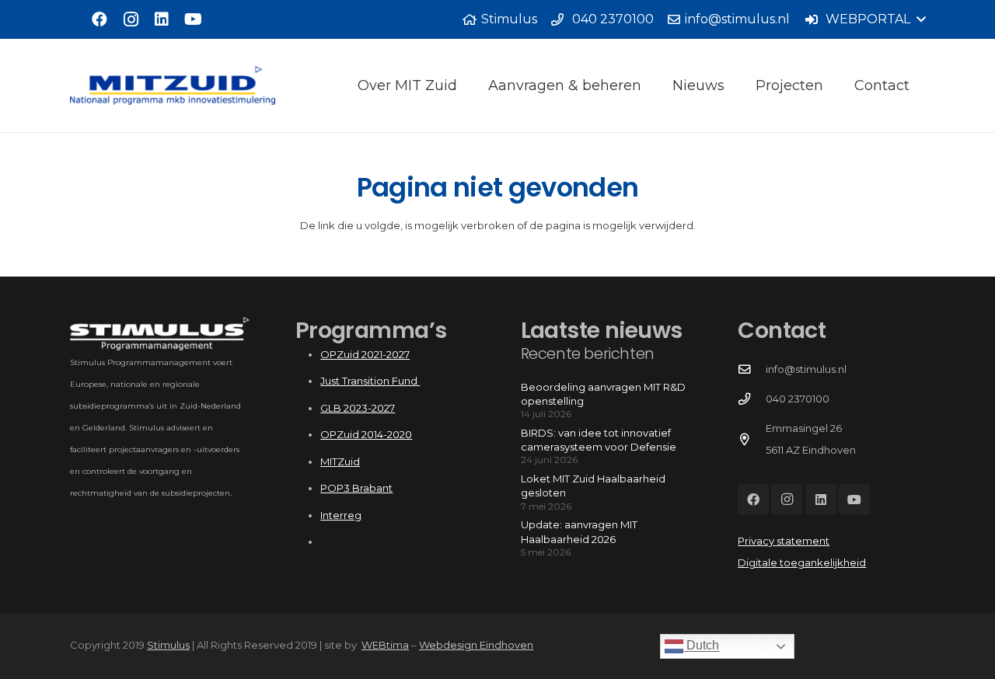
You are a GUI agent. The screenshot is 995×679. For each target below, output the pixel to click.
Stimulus (168, 645)
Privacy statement (783, 540)
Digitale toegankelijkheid (802, 562)
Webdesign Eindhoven (476, 645)
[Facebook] (99, 19)
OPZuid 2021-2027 (365, 354)
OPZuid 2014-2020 (366, 434)
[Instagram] (130, 19)
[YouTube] (192, 19)
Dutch (701, 646)
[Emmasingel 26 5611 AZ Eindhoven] (751, 440)
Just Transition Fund (370, 380)
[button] (864, 19)
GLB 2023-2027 (357, 408)
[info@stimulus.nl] (751, 370)
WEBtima (385, 645)
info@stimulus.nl (806, 369)
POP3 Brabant (356, 488)
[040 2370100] (751, 399)
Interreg (340, 515)
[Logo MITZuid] (172, 85)
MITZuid (340, 461)
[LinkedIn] (161, 19)
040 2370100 (797, 398)
